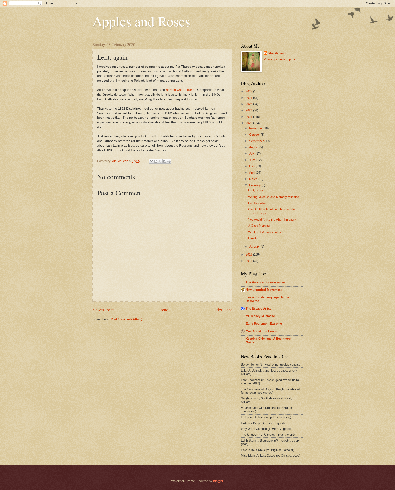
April (252, 172)
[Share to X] (160, 161)
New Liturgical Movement (264, 289)
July (252, 153)
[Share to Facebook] (164, 161)
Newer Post (103, 310)
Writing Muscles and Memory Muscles (273, 197)
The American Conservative (265, 282)
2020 (249, 123)
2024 (249, 98)
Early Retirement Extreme (264, 323)
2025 (249, 91)
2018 (249, 261)
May (252, 166)
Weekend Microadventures (265, 232)
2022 (249, 110)
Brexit (252, 238)
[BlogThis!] (156, 161)
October (255, 134)
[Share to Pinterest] (169, 161)
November (256, 128)
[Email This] (151, 161)
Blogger (218, 481)
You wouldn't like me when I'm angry (272, 219)
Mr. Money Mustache (260, 316)
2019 (249, 254)
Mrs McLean (277, 53)
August (254, 147)
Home (162, 310)
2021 (249, 116)
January (255, 246)
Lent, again (255, 190)
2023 (249, 104)
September (256, 141)
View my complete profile (280, 59)
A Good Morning (259, 225)
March (253, 179)
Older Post (222, 310)
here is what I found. (181, 90)
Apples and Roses (141, 21)
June (252, 160)
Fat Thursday (257, 203)
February (255, 185)
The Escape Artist (258, 308)
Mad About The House (261, 331)
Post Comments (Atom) (126, 319)
